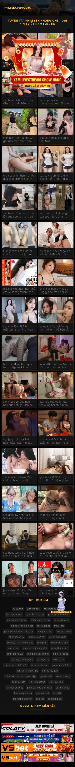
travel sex (59, 625)
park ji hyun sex (59, 648)
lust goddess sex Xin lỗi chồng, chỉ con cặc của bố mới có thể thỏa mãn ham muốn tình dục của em (18, 252)
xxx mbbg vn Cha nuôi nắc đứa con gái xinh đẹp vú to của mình (18, 403)
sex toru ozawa (37, 681)
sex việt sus (43, 659)
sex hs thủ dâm (50, 670)
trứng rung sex (45, 631)
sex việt (57, 693)
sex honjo (18, 608)
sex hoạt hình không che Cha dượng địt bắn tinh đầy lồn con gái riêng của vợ (18, 102)
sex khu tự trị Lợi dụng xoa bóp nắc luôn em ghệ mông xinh (55, 215)
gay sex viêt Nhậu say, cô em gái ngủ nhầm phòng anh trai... (55, 479)
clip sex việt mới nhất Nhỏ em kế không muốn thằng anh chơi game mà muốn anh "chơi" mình (19, 290)
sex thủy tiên (56, 681)
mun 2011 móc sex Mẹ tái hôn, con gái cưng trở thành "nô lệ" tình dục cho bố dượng (55, 366)
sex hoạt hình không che (20, 642)
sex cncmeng (63, 676)
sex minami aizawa (17, 620)
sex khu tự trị (18, 681)
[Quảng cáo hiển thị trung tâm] (37, 62)
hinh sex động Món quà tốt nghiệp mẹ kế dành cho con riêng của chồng (18, 366)
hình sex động (60, 653)
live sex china (64, 631)
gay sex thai (42, 693)
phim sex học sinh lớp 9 (39, 687)
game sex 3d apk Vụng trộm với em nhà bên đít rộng (54, 328)
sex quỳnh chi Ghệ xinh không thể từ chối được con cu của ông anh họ (53, 177)
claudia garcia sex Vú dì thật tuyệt (54, 139)
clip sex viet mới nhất (22, 625)
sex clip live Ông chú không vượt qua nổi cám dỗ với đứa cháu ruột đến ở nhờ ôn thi (54, 102)
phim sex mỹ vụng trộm (35, 648)
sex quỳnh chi (61, 620)
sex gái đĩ (42, 642)
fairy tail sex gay (14, 687)
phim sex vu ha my (40, 620)
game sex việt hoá (61, 665)
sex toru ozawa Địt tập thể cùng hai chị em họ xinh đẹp (53, 403)
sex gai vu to (62, 687)
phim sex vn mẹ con (58, 614)
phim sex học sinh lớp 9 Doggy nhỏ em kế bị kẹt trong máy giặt (53, 290)
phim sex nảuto (15, 653)
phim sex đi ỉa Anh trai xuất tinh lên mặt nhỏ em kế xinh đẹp (54, 441)
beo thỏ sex (33, 608)
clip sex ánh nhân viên (15, 665)
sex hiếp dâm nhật (22, 698)
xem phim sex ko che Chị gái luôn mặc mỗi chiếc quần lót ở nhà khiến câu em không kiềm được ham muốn (19, 139)
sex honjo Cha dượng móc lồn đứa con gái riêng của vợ (19, 215)
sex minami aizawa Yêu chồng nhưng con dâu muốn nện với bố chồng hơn (17, 479)
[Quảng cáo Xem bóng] (37, 728)
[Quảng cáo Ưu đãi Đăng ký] (37, 737)
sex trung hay (55, 698)
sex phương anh (59, 642)
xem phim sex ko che (38, 653)
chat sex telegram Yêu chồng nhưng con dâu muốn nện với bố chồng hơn (53, 516)
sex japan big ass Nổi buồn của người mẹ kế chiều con (16, 441)
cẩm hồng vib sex (35, 614)
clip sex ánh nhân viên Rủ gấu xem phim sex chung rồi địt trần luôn (19, 177)
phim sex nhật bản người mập (20, 676)
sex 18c (40, 698)
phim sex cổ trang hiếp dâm (18, 631)
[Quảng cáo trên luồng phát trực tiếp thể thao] (37, 757)
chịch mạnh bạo (57, 637)
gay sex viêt (46, 676)
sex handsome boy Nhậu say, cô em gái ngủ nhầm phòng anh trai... (18, 554)
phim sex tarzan (39, 665)
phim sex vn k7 (16, 637)
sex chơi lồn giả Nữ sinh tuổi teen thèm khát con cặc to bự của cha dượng (18, 328)
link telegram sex (23, 693)
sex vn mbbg (43, 625)
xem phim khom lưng (27, 670)
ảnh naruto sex (14, 614)
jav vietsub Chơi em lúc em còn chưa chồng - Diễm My (17, 592)
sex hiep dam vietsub (22, 659)
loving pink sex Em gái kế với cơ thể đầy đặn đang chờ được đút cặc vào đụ (54, 252)
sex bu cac (13, 648)
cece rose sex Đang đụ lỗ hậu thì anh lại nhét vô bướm (55, 554)
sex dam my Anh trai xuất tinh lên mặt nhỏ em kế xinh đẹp (19, 516)
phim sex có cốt (36, 637)
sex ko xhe (58, 659)
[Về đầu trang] (66, 762)
